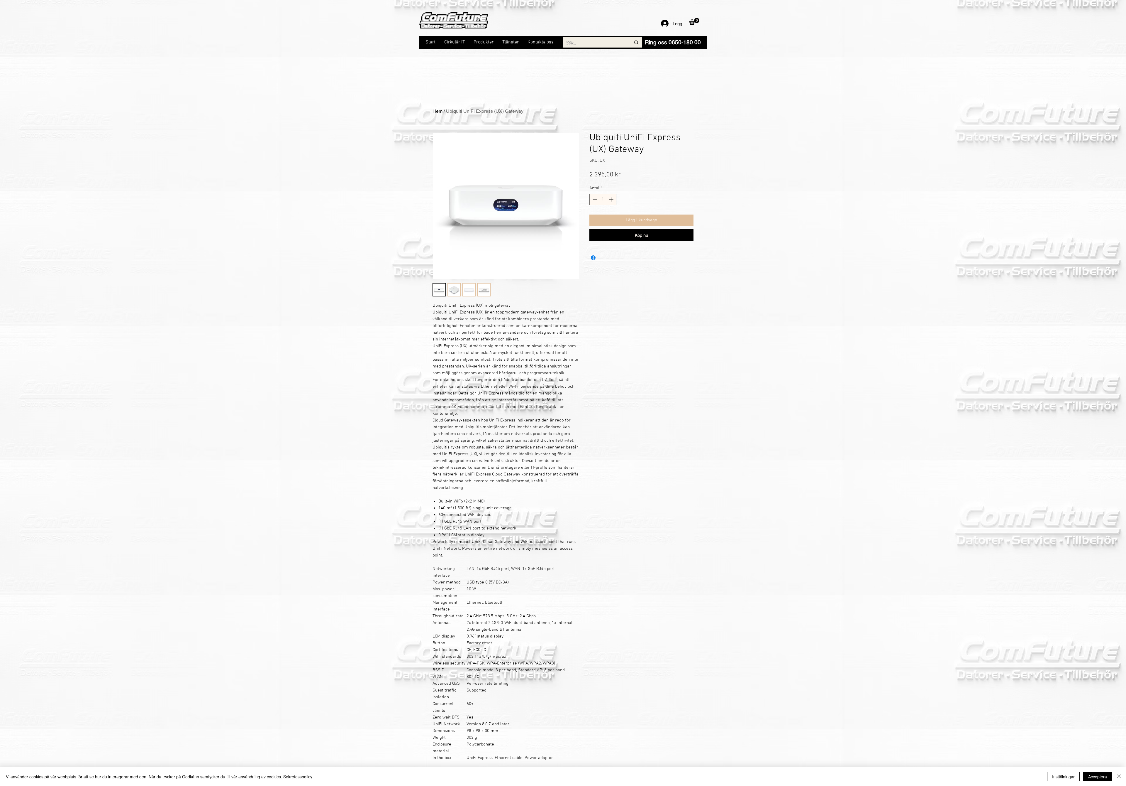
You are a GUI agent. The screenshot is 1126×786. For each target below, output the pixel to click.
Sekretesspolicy (297, 777)
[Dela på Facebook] (593, 257)
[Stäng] (1118, 776)
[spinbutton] (603, 199)
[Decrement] (594, 199)
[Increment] (612, 199)
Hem (437, 111)
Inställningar (1063, 777)
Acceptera (1097, 777)
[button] (694, 21)
